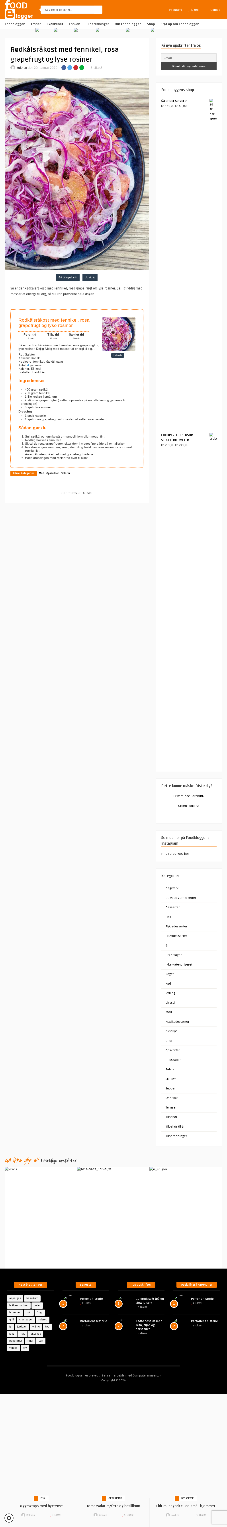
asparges (15, 1298)
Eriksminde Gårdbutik (188, 796)
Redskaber (173, 1060)
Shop (151, 24)
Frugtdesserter (176, 936)
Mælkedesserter (177, 1022)
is (10, 1326)
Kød (168, 983)
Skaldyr (171, 1079)
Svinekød (172, 1098)
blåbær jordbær (18, 1305)
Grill (168, 945)
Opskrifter (52, 473)
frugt (40, 1312)
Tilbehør (171, 1117)
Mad (41, 473)
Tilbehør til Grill (176, 1126)
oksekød (36, 1333)
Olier (169, 1041)
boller (37, 1305)
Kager (170, 974)
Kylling (170, 993)
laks (11, 1333)
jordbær (22, 1326)
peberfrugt (15, 1341)
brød (28, 1312)
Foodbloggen (15, 24)
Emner (36, 24)
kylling (36, 1326)
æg (25, 1348)
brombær (15, 1312)
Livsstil (171, 1003)
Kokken (21, 68)
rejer (30, 1341)
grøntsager (26, 1319)
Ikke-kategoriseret (179, 964)
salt (41, 1341)
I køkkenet (55, 24)
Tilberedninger (97, 24)
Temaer (171, 1107)
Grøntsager (174, 955)
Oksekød (172, 1031)
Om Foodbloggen (128, 24)
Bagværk (172, 888)
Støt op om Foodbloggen (180, 24)
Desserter (173, 907)
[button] (9, 1518)
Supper (171, 1088)
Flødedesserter (176, 926)
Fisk (168, 917)
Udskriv (90, 277)
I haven (74, 24)
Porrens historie (91, 1299)
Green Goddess (189, 806)
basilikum (32, 1298)
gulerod (42, 1319)
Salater (65, 473)
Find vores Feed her (175, 854)
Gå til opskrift (68, 277)
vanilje (13, 1348)
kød (47, 1326)
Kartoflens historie (93, 1321)
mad (22, 1333)
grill (11, 1319)
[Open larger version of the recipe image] (118, 349)
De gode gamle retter (181, 898)
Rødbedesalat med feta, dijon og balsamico (149, 1325)
